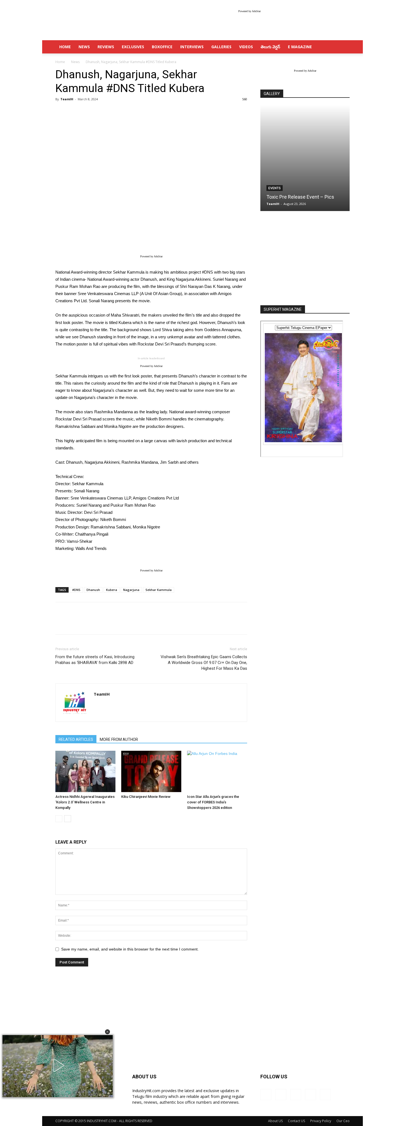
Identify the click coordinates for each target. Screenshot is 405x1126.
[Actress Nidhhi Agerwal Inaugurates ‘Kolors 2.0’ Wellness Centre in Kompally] (85, 771)
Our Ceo (343, 1121)
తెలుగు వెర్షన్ (270, 46)
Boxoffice (162, 46)
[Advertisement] (305, 258)
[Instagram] (280, 1094)
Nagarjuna (131, 590)
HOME (65, 46)
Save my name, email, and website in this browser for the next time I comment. (130, 949)
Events (274, 188)
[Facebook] (265, 1094)
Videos (246, 46)
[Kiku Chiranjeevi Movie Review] (151, 771)
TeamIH (66, 99)
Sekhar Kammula (158, 590)
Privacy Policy (320, 1121)
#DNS (76, 590)
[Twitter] (310, 1094)
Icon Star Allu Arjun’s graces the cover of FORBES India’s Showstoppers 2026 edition (213, 802)
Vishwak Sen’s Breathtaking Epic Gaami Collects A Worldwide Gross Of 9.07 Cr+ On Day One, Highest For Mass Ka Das (204, 662)
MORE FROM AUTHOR (119, 739)
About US (275, 1121)
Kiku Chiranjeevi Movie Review (146, 797)
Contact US (296, 1121)
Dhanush (93, 590)
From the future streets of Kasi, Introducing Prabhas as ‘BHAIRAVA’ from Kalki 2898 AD (94, 659)
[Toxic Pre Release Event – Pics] (305, 158)
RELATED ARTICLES (76, 739)
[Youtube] (325, 1094)
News (84, 46)
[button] (107, 1031)
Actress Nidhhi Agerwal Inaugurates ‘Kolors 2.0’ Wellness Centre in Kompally (85, 802)
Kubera (111, 590)
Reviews (106, 46)
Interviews (192, 46)
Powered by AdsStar (249, 11)
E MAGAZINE (300, 46)
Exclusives (133, 46)
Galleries (221, 46)
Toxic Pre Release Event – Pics (300, 197)
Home (60, 62)
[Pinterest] (295, 1094)
